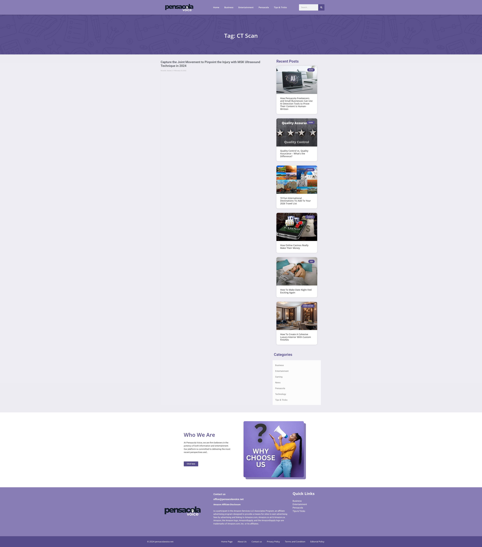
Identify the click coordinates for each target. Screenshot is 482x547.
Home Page (227, 541)
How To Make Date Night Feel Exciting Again (296, 291)
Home (216, 7)
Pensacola (264, 7)
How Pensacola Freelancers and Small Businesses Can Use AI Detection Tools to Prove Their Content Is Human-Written (296, 104)
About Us (242, 541)
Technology (280, 394)
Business (228, 7)
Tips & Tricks (280, 7)
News (278, 382)
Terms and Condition (295, 541)
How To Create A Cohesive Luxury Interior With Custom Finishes (295, 337)
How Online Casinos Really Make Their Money (294, 246)
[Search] (321, 7)
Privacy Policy (273, 541)
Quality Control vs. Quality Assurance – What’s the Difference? (294, 153)
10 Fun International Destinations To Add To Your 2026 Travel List (295, 201)
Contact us (257, 541)
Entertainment (246, 7)
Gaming (279, 377)
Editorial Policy (317, 541)
